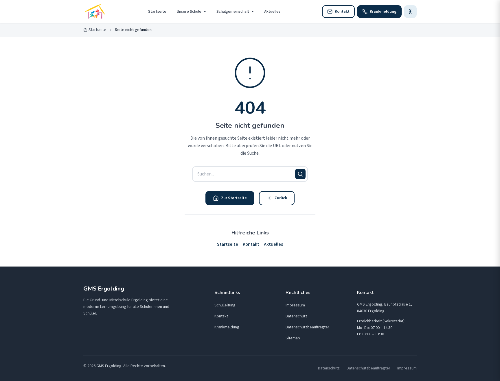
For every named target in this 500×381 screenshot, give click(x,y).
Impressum (295, 305)
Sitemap (293, 338)
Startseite (157, 11)
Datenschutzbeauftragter (307, 327)
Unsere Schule (189, 11)
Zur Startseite (234, 198)
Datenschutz (296, 316)
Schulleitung (225, 305)
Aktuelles (272, 11)
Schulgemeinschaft (232, 11)
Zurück (281, 198)
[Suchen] (300, 174)
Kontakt (251, 244)
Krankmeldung (226, 327)
